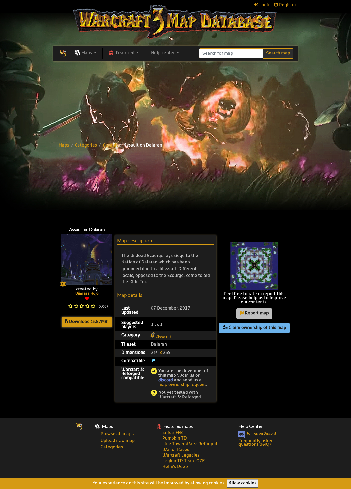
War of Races (175, 449)
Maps (64, 145)
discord (165, 380)
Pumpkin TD (174, 438)
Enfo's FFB (172, 432)
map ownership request (182, 385)
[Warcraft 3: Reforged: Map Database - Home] (175, 21)
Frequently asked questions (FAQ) (256, 443)
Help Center (250, 426)
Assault (110, 145)
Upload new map (118, 440)
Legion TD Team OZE (183, 461)
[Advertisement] (175, 186)
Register (287, 5)
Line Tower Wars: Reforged (189, 444)
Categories (86, 145)
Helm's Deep (175, 466)
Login (264, 5)
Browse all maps (117, 434)
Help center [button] (163, 53)
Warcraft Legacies (180, 455)
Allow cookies (242, 483)
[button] (85, 53)
